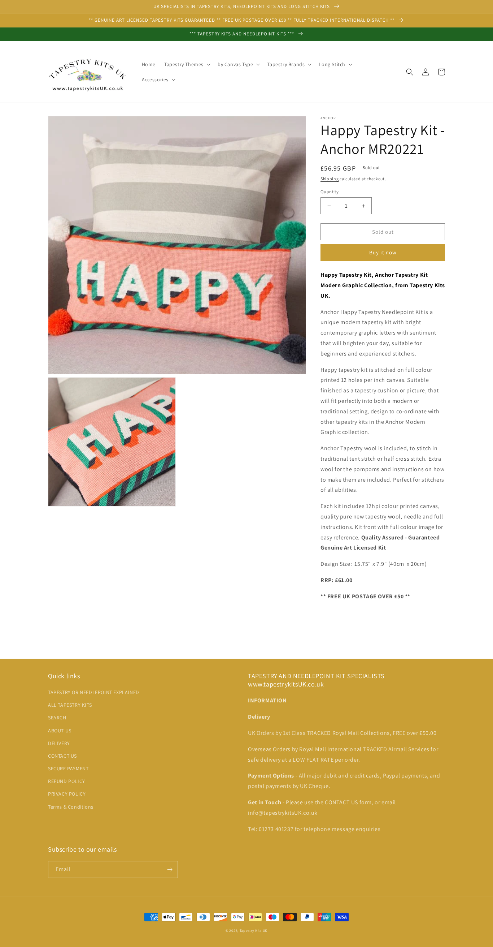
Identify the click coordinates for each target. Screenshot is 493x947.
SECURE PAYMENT (68, 768)
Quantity (329, 192)
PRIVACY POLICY (67, 794)
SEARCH (57, 717)
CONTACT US (62, 756)
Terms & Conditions (70, 807)
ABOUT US (59, 730)
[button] (186, 64)
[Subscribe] (170, 869)
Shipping (329, 178)
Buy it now (383, 252)
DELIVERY (59, 743)
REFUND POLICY (66, 781)
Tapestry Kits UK (253, 930)
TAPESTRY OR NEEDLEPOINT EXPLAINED (93, 692)
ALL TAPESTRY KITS (70, 705)
